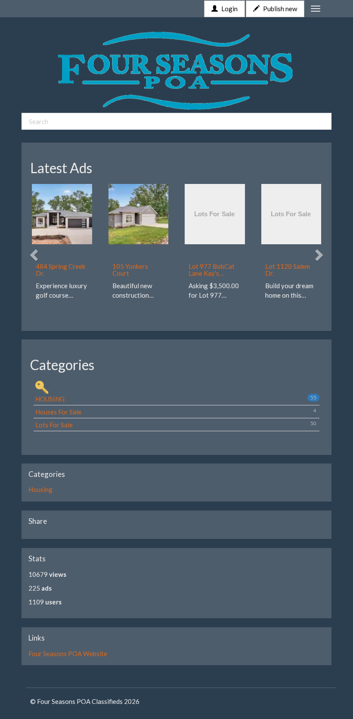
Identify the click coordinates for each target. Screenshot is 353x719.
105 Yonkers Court (130, 269)
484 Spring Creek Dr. (60, 269)
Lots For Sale (175, 424)
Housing (175, 398)
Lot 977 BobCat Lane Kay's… (212, 269)
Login (229, 8)
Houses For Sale (175, 411)
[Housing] (177, 387)
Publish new (279, 8)
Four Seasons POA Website (67, 653)
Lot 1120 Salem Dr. (287, 269)
